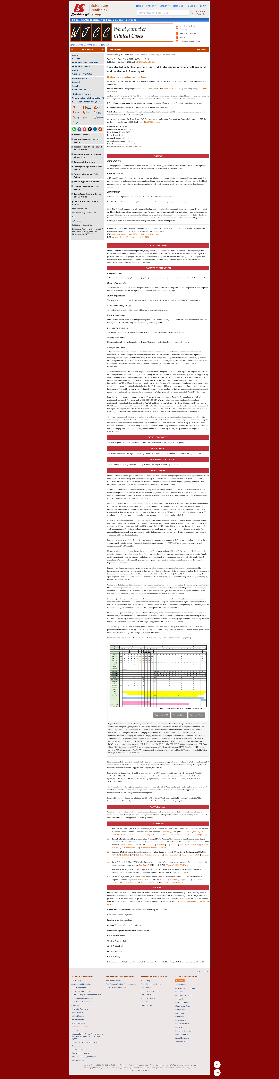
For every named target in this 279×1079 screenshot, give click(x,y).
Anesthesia (121, 202)
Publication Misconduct (80, 1049)
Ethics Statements (78, 1023)
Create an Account (78, 1005)
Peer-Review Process (113, 980)
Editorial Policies (77, 1012)
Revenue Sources (181, 1034)
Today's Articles (146, 1005)
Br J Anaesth (144, 865)
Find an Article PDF (148, 998)
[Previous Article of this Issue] (72, 49)
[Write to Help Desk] (217, 1072)
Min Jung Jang (113, 77)
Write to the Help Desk (200, 971)
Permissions (179, 1016)
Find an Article (146, 995)
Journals (192, 5)
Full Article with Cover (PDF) (85, 62)
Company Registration (183, 995)
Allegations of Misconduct (81, 984)
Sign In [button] (164, 5)
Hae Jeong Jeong (139, 77)
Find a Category (147, 980)
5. (108, 869)
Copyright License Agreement (82, 998)
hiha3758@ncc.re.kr (152, 122)
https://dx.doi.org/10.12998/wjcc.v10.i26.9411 (130, 237)
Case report (183, 202)
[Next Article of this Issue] (103, 49)
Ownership (179, 1013)
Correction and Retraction (81, 1002)
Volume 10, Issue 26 (99, 45)
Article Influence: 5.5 (130, 847)
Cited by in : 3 (172, 855)
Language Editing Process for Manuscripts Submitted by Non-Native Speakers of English (87, 1036)
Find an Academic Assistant (151, 991)
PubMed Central (79, 78)
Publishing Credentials (183, 1031)
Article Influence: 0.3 (190, 855)
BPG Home (179, 992)
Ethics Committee (78, 1020)
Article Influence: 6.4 (171, 834)
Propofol (152, 202)
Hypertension (142, 202)
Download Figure (197, 715)
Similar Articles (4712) (82, 94)
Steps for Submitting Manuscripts (83, 1056)
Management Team (182, 1006)
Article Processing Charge (80, 991)
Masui (161, 872)
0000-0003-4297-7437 (173, 88)
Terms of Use (180, 1041)
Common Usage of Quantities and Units (86, 995)
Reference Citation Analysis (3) (193, 834)
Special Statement (182, 1038)
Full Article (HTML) (81, 66)
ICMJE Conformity (182, 1002)
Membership (180, 1009)
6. (108, 877)
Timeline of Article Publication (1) (88, 98)
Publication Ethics (182, 1024)
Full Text (116, 834)
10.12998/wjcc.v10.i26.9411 (147, 62)
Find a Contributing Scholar (151, 984)
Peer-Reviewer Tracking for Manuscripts (121, 984)
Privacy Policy (180, 1020)
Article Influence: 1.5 (149, 882)
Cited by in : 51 (131, 882)
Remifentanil (162, 202)
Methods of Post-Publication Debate (85, 1042)
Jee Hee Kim (125, 77)
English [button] (150, 5)
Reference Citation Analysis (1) (86, 101)
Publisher (179, 1027)
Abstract (76, 55)
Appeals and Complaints (80, 987)
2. (108, 839)
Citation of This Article (82, 74)
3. (108, 852)
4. (108, 862)
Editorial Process (77, 1016)
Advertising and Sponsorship (186, 988)
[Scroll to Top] (217, 1064)
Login (203, 5)
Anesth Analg (126, 845)
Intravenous (131, 202)
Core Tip (76, 58)
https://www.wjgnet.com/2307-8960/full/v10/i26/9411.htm (135, 234)
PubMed (76, 82)
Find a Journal (146, 987)
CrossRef (76, 86)
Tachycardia (173, 202)
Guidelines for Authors (79, 1027)
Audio (75, 70)
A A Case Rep (191, 852)
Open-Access (76, 1046)
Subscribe (144, 1002)
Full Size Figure (179, 715)
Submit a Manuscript (79, 1060)
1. (108, 829)
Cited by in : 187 (152, 834)
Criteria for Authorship (79, 1009)
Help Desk (178, 5)
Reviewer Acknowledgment (116, 987)
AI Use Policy (76, 980)
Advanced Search (200, 13)
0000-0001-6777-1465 (143, 88)
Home (139, 5)
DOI (203, 832)
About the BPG (181, 985)
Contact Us (179, 999)
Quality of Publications (80, 1053)
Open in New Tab (161, 715)
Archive (82, 45)
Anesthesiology (166, 832)
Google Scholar (79, 89)
